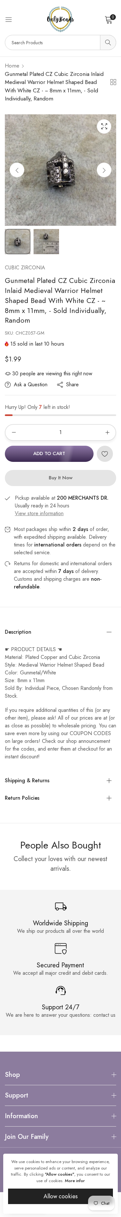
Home (12, 65)
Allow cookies (61, 1196)
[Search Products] (108, 42)
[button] (104, 170)
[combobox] (60, 42)
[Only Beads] (60, 19)
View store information (39, 513)
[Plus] (107, 432)
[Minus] (13, 432)
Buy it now (61, 477)
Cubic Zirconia (25, 267)
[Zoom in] (104, 126)
